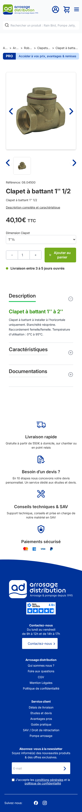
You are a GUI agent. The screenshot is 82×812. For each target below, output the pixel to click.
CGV (41, 677)
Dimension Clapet (18, 233)
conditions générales (49, 779)
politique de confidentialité (43, 783)
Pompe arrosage (41, 736)
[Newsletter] (64, 768)
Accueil (5, 48)
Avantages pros (41, 718)
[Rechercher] (7, 25)
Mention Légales (41, 682)
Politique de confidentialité (41, 688)
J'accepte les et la (43, 781)
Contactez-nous (40, 644)
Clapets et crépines (44, 48)
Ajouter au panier (62, 255)
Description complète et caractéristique (33, 207)
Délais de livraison (41, 707)
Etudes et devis (41, 713)
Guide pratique (41, 724)
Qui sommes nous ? (41, 665)
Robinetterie (28, 48)
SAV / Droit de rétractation (41, 730)
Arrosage (16, 48)
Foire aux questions (41, 671)
